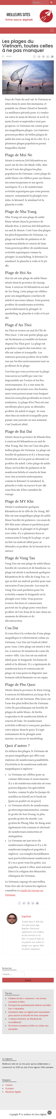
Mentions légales (13, 1092)
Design (8, 56)
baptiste (26, 916)
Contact (8, 1085)
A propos (9, 1088)
